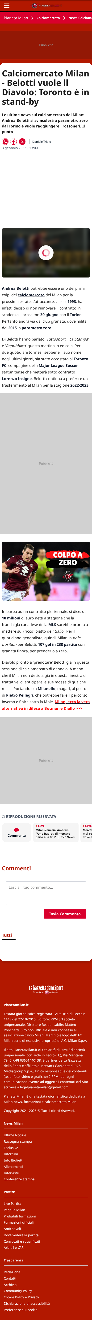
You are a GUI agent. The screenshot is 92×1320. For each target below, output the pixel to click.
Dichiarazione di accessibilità (27, 1303)
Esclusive (11, 1148)
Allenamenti (13, 1166)
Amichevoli (12, 1228)
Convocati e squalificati (22, 1241)
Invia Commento (65, 913)
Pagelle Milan (14, 1210)
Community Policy (18, 1290)
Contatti (10, 1278)
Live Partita (12, 1203)
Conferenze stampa (19, 1179)
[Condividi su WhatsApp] (5, 141)
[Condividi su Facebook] (13, 141)
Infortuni (11, 1154)
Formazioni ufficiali (19, 1222)
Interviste (11, 1173)
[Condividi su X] (22, 141)
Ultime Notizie (15, 1135)
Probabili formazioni (20, 1216)
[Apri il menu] (6, 5)
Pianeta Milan (16, 17)
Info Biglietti (13, 1160)
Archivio (10, 1284)
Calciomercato (48, 18)
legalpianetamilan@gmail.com (44, 1087)
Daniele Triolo (41, 141)
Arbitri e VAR (14, 1247)
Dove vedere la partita (21, 1235)
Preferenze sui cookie (21, 1310)
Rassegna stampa (18, 1141)
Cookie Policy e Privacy (21, 1297)
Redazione (12, 1272)
